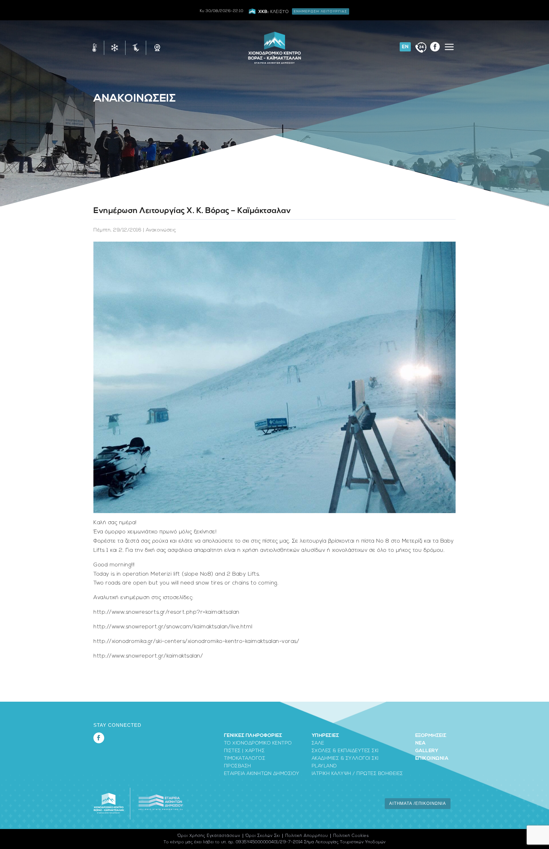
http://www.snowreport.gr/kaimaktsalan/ (148, 656)
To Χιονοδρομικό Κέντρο (258, 743)
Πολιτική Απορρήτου (306, 836)
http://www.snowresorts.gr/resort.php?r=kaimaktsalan (166, 612)
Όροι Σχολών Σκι (263, 836)
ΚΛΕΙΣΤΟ (302, 12)
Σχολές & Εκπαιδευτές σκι (345, 751)
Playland (324, 766)
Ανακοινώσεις (134, 98)
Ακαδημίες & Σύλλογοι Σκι (345, 758)
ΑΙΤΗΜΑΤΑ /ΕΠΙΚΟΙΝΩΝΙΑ (417, 803)
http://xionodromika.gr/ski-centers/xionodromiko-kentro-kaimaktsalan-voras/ (196, 641)
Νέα (420, 743)
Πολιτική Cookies (351, 836)
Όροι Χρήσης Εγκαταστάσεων (209, 836)
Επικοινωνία (432, 758)
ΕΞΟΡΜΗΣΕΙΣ (431, 735)
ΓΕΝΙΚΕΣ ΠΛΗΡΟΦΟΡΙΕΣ (253, 735)
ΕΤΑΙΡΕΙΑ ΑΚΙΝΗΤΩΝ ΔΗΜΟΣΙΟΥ (262, 774)
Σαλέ (318, 743)
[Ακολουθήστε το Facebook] (98, 737)
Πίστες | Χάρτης (244, 751)
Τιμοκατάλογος (245, 758)
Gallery (426, 751)
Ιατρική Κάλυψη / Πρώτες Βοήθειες (357, 774)
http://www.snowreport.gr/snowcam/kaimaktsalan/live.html (173, 627)
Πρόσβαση (237, 766)
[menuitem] (405, 46)
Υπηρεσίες (325, 735)
